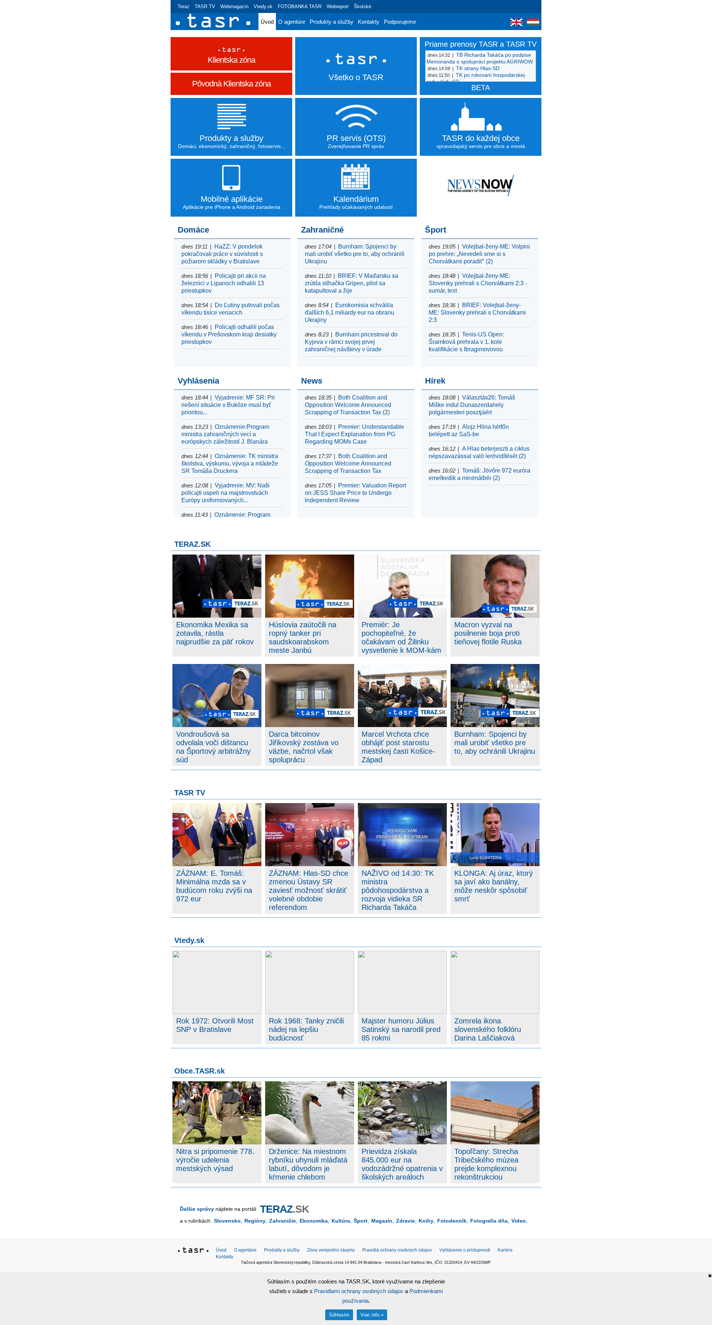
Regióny (255, 1221)
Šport (360, 1221)
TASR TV (205, 6)
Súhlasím (339, 1315)
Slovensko (227, 1221)
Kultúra (341, 1221)
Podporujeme (400, 22)
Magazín (381, 1221)
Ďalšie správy (197, 1209)
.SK (284, 1209)
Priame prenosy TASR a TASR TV (481, 44)
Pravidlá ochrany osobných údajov (397, 1250)
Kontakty (368, 22)
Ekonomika (314, 1221)
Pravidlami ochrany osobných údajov (358, 1291)
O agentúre (291, 22)
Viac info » (371, 1315)
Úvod (267, 22)
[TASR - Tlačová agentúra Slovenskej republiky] (193, 1251)
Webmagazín (234, 6)
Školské (362, 6)
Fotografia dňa (489, 1221)
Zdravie (405, 1221)
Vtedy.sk (263, 6)
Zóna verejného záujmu (331, 1250)
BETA (480, 87)
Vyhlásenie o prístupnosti (464, 1250)
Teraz (183, 6)
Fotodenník (452, 1221)
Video (518, 1221)
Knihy (426, 1221)
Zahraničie (282, 1221)
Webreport (338, 6)
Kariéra (505, 1250)
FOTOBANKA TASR (300, 6)
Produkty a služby (331, 22)
